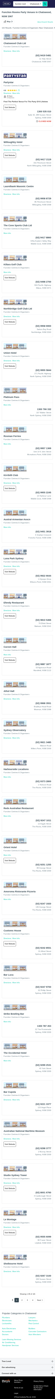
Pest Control (34, 1323)
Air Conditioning (8, 1342)
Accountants (7, 1331)
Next (39, 1300)
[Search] (45, 4)
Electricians (7, 1320)
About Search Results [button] (45, 22)
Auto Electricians (9, 1328)
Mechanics (33, 1320)
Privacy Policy (39, 1381)
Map (9, 21)
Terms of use (18, 1388)
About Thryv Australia (18, 1381)
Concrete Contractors (37, 1331)
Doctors (5, 1334)
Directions (7, 51)
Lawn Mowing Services (11, 1339)
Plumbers (6, 1318)
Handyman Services (10, 1345)
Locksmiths (6, 1323)
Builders (32, 1328)
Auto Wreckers (35, 1334)
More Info (16, 51)
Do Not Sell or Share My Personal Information (41, 1387)
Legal (16, 1393)
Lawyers (32, 1318)
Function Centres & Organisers (16, 46)
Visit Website (10, 107)
